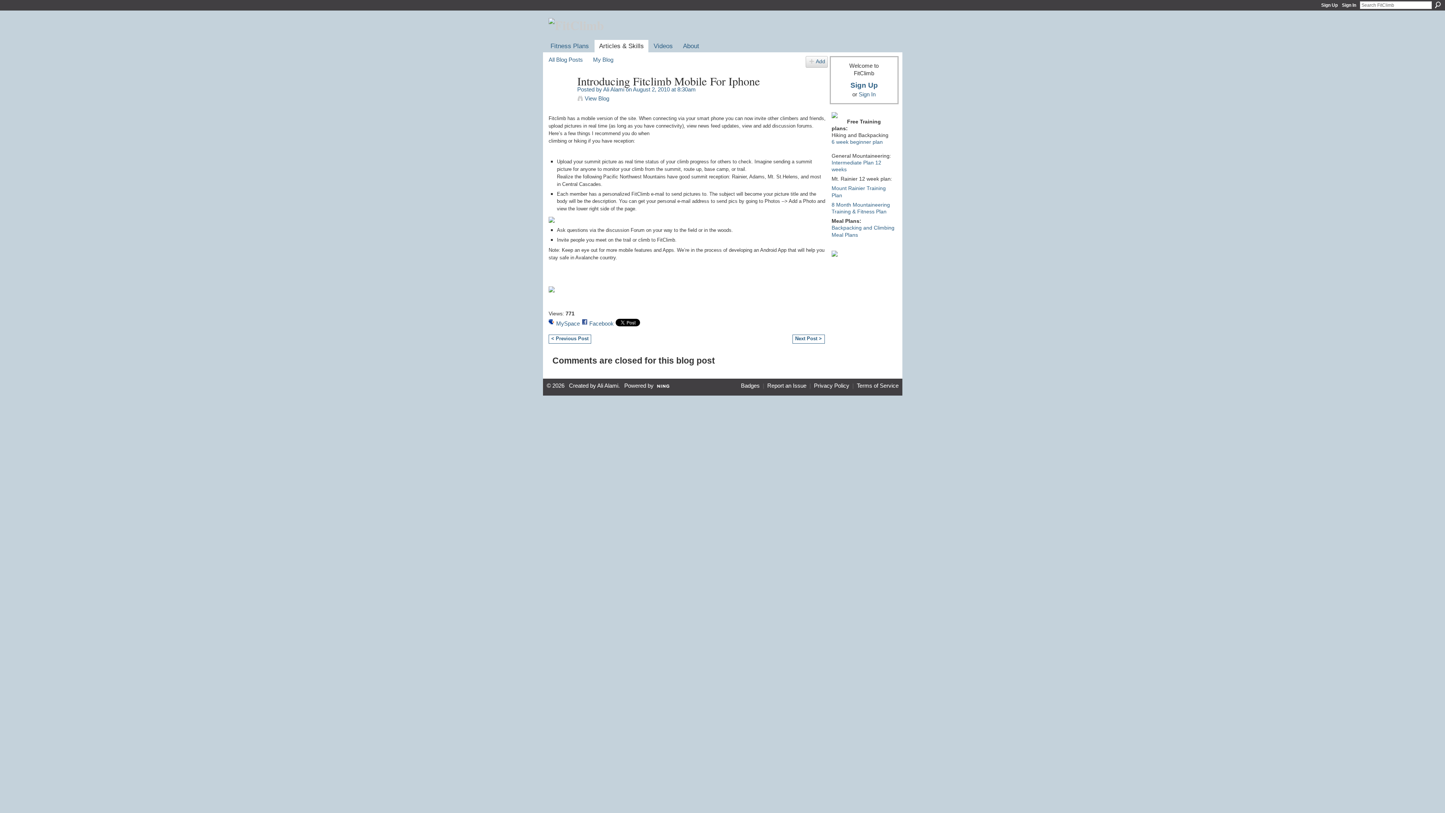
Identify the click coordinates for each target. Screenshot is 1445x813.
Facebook (601, 323)
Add (820, 61)
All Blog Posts (566, 59)
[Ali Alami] (561, 95)
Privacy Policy (831, 386)
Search (1438, 5)
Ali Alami (613, 89)
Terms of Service (878, 386)
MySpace (568, 323)
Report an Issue (786, 386)
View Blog (597, 98)
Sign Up (1329, 5)
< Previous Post (570, 338)
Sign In (1349, 5)
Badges (750, 386)
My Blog (603, 59)
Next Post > (808, 338)
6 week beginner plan (857, 142)
